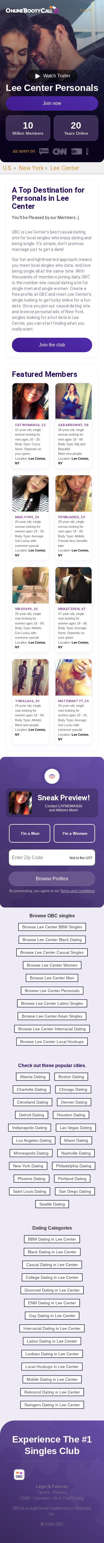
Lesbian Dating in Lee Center (52, 1354)
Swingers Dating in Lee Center (52, 1405)
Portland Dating (72, 1178)
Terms (43, 1492)
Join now (52, 103)
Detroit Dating (31, 1115)
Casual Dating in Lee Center (52, 1264)
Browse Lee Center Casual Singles (52, 952)
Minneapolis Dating (31, 1153)
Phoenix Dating (31, 1178)
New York (31, 168)
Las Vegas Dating (76, 1127)
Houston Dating (71, 1115)
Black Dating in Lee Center (52, 1252)
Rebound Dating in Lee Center (52, 1392)
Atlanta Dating (33, 1076)
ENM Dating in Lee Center (52, 1303)
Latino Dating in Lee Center (52, 1341)
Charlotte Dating (32, 1089)
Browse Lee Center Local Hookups (52, 1041)
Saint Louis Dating (29, 1191)
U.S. (7, 168)
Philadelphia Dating (73, 1166)
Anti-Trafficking (68, 1498)
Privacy (60, 1492)
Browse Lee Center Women (52, 965)
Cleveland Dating (32, 1102)
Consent (42, 1498)
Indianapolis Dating (29, 1127)
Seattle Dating (52, 1204)
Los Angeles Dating (33, 1140)
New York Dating (28, 1166)
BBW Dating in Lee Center (52, 1239)
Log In (86, 10)
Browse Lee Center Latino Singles (52, 1003)
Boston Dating (71, 1076)
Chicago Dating (73, 1089)
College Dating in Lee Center (52, 1277)
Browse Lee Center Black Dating (52, 939)
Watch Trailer (55, 75)
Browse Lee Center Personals (52, 990)
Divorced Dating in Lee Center (52, 1290)
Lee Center (64, 168)
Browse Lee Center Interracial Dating (52, 1029)
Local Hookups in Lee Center (52, 1366)
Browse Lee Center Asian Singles (52, 1016)
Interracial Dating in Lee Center (52, 1328)
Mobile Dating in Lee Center (52, 1379)
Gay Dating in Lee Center (52, 1315)
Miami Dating (76, 1140)
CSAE (25, 1498)
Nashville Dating (76, 1153)
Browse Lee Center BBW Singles (52, 927)
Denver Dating (74, 1102)
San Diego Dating (75, 1191)
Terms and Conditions (77, 891)
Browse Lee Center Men (52, 978)
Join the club (52, 344)
